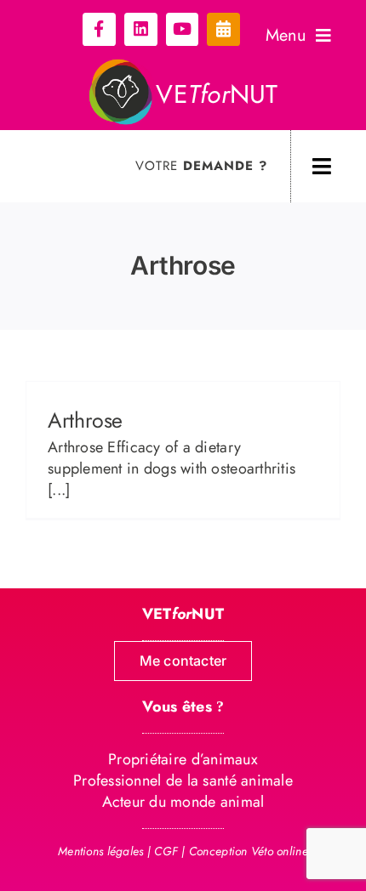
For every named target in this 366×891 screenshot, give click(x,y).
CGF (166, 851)
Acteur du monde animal (183, 802)
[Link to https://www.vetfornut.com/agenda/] (223, 29)
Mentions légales (100, 851)
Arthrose (85, 420)
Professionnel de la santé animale (183, 780)
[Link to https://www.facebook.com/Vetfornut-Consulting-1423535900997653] (99, 29)
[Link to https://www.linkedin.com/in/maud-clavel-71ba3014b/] (140, 29)
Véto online (279, 851)
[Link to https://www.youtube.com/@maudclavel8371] (182, 29)
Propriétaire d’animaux (183, 759)
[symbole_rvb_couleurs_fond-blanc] (122, 65)
